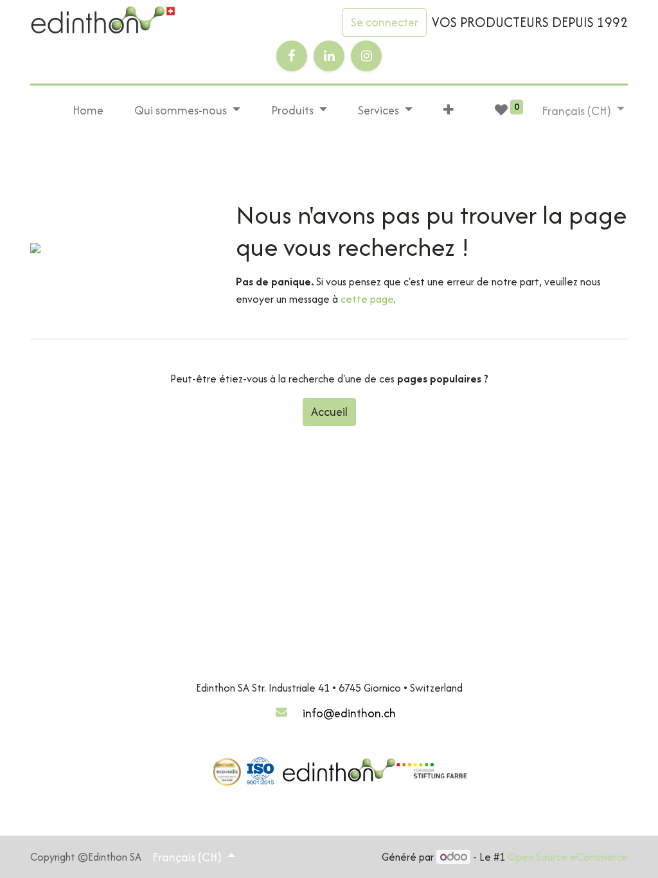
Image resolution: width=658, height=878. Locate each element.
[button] (448, 110)
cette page (367, 299)
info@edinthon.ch (349, 713)
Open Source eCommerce (568, 857)
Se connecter (384, 22)
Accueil (329, 411)
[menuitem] (88, 110)
